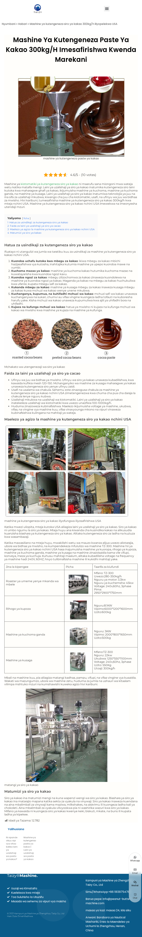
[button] (107, 9)
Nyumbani (8, 24)
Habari (22, 24)
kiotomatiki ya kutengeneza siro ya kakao (49, 184)
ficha (26, 218)
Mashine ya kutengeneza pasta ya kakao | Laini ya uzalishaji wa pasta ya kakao (30, 848)
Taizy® (22, 875)
